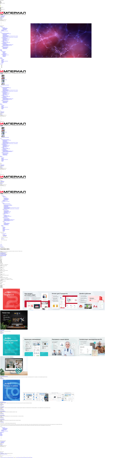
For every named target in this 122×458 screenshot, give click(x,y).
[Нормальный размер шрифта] (0, 1)
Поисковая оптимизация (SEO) (6, 145)
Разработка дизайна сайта (5, 153)
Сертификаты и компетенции (5, 159)
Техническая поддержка (5, 41)
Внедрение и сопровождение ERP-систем (7, 99)
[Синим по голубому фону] (0, 5)
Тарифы (1, 50)
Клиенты (2, 62)
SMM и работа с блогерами (6, 146)
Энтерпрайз (4, 56)
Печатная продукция (5, 48)
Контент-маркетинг (5, 40)
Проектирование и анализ (5, 35)
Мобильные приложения (5, 36)
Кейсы (1, 49)
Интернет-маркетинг (4, 37)
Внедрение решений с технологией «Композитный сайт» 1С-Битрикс (10, 142)
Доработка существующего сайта (6, 42)
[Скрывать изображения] (0, 8)
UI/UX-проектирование (5, 47)
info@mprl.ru (1, 18)
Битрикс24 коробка (4, 54)
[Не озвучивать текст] (0, 10)
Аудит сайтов (4, 149)
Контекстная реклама (5, 38)
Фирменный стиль (5, 154)
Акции (1, 57)
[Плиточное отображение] (0, 256)
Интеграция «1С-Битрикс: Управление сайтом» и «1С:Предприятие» (10, 143)
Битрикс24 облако (4, 51)
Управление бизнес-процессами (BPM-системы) (8, 44)
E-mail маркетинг (5, 39)
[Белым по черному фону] (0, 4)
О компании (3, 59)
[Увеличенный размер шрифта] (0, 2)
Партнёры (3, 61)
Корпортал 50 (4, 55)
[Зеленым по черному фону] (0, 6)
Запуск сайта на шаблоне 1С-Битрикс (7, 33)
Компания (1, 58)
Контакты (3, 158)
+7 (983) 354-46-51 (3, 15)
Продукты (1, 26)
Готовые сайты (3, 27)
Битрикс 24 (3, 30)
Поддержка (3, 147)
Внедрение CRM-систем (5, 150)
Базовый (4, 52)
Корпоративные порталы (5, 45)
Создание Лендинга (5, 141)
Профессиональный (5, 53)
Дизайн (2, 46)
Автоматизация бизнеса (4, 43)
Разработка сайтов (5, 34)
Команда (2, 60)
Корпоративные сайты (5, 28)
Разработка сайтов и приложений (5, 139)
